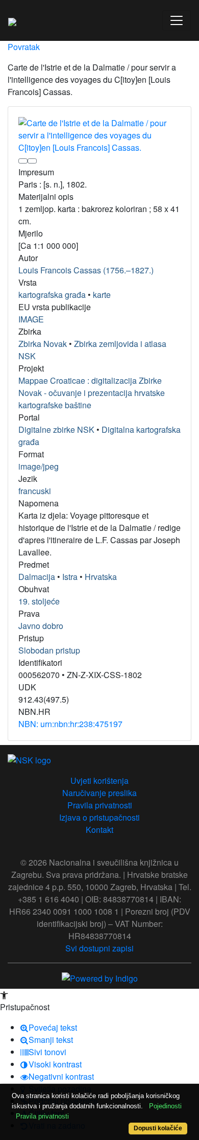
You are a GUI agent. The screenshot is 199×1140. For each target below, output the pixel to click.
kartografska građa (52, 294)
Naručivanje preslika (99, 793)
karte (102, 294)
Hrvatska (101, 577)
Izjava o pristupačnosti (99, 817)
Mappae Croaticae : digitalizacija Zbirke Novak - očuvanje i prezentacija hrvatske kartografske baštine (91, 393)
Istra (70, 577)
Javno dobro (40, 626)
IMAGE (31, 319)
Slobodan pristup (49, 650)
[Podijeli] (32, 161)
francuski (34, 491)
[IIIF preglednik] (23, 161)
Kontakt (99, 829)
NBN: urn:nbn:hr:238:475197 (70, 724)
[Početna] (12, 20)
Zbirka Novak (42, 344)
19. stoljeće (39, 601)
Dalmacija (36, 577)
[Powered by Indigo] (100, 977)
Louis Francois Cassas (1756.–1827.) (86, 270)
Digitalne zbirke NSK (56, 429)
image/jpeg (38, 466)
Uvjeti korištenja (99, 780)
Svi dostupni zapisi (99, 948)
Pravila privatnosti (99, 805)
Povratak (24, 47)
